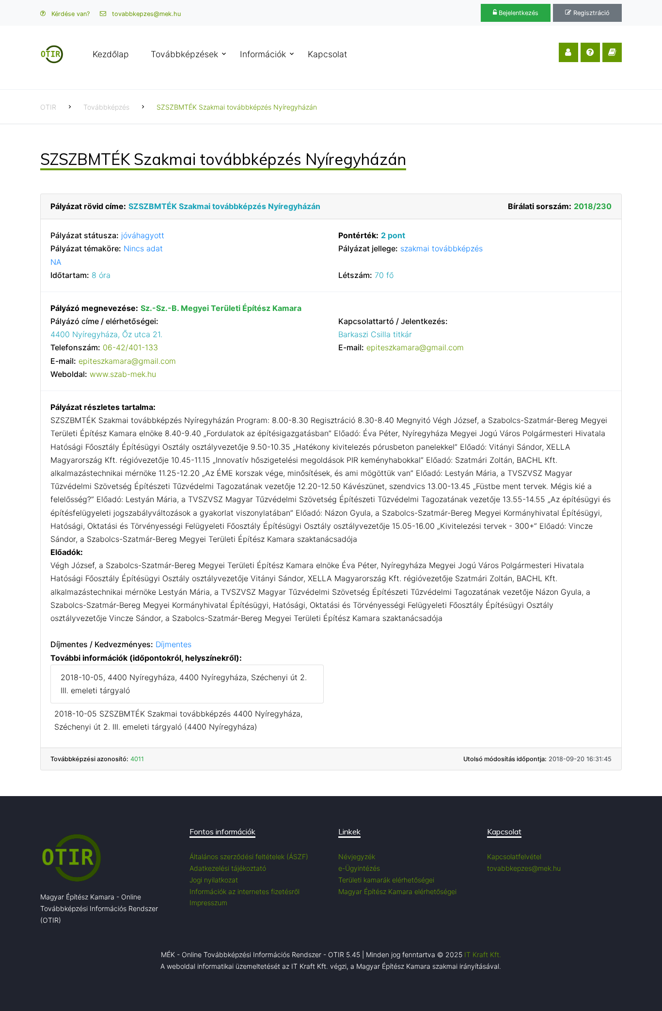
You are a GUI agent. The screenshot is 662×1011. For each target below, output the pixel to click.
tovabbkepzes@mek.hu (145, 13)
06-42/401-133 (130, 347)
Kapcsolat (327, 54)
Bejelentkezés (517, 12)
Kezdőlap (111, 54)
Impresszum (208, 902)
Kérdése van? (69, 13)
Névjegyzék (356, 856)
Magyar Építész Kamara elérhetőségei (397, 891)
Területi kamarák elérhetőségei (386, 880)
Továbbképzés (106, 107)
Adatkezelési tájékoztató (227, 868)
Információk (263, 54)
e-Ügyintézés (359, 868)
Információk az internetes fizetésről (244, 891)
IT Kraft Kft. (482, 954)
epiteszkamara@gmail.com (127, 361)
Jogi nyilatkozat (213, 880)
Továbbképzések (184, 54)
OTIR (48, 107)
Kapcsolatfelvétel (514, 856)
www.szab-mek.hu (123, 374)
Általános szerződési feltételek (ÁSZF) (248, 856)
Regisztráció (590, 12)
